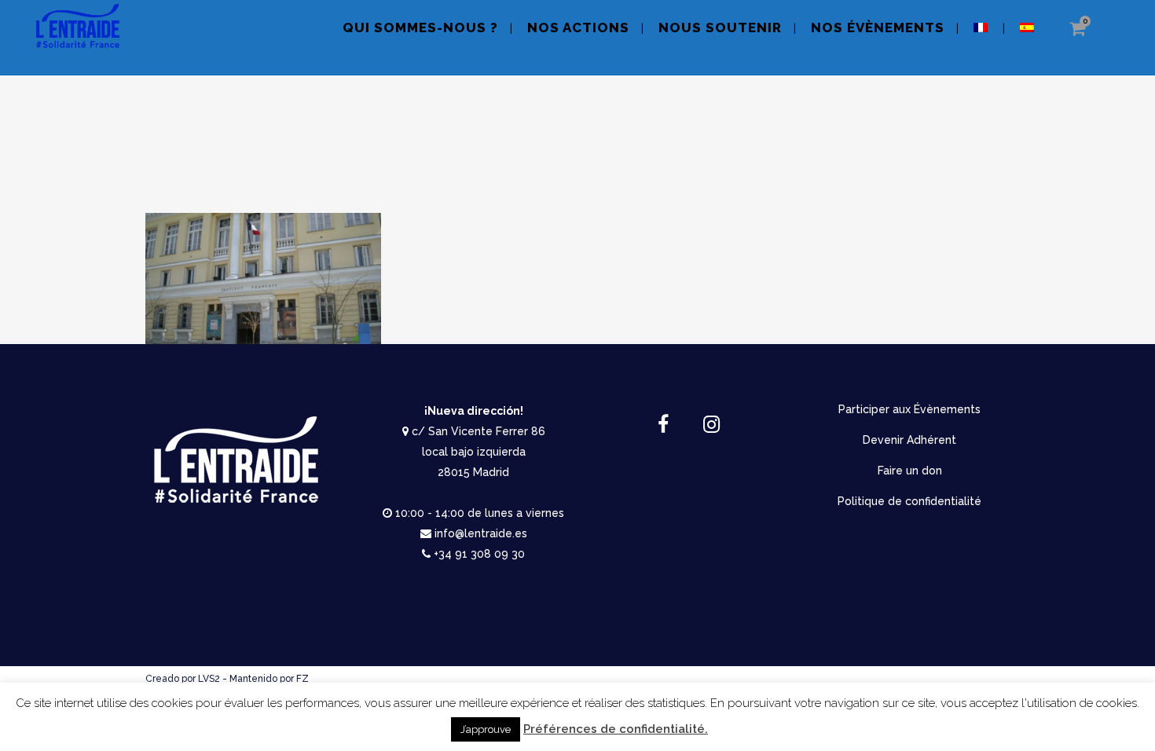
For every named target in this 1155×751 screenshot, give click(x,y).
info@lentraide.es (480, 533)
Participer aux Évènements (909, 409)
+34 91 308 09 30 (479, 554)
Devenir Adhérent (909, 440)
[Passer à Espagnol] (1028, 37)
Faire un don (910, 470)
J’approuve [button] (485, 729)
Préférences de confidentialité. (615, 729)
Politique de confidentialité (909, 501)
